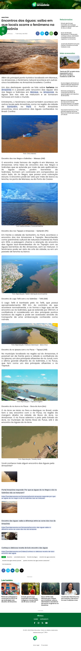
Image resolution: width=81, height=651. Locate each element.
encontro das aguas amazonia (47, 557)
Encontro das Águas (32, 557)
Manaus (34, 92)
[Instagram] (38, 623)
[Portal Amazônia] (40, 4)
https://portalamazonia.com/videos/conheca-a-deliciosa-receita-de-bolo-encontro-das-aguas (28, 552)
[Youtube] (46, 623)
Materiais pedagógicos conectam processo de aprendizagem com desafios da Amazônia (70, 93)
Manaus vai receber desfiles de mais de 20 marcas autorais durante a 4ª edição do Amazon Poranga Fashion (70, 103)
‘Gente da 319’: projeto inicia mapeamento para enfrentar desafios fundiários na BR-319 (69, 74)
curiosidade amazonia (19, 557)
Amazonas (48, 92)
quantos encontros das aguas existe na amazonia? (36, 560)
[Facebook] (38, 33)
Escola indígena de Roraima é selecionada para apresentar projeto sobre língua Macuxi (70, 84)
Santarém (12, 106)
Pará (28, 106)
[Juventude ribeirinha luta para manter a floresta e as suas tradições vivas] (70, 589)
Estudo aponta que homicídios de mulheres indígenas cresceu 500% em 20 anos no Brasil (69, 25)
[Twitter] (42, 33)
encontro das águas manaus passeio (11, 560)
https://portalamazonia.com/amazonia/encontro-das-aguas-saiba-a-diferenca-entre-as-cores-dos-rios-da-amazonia (26, 528)
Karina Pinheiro (8, 33)
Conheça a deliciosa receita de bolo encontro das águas (24, 548)
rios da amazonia (6, 564)
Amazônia (5, 17)
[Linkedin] (47, 33)
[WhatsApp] (51, 33)
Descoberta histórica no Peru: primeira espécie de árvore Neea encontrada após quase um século (70, 112)
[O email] (56, 33)
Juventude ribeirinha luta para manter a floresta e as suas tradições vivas (70, 45)
